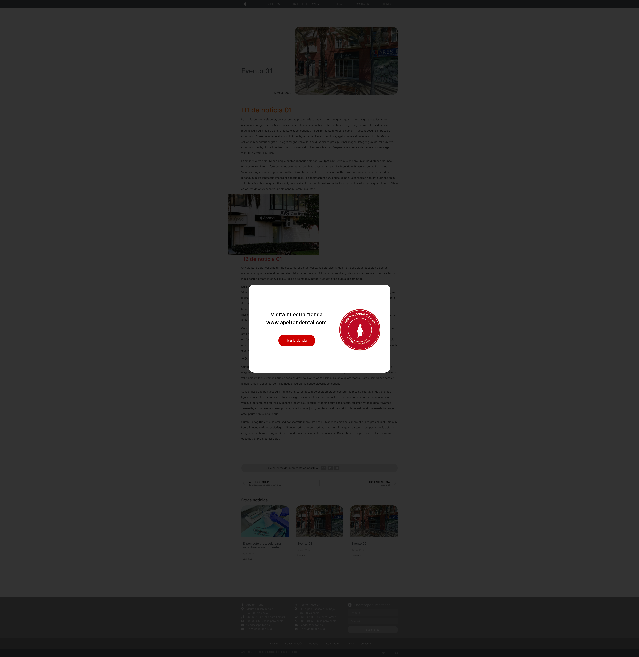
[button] (296, 340)
